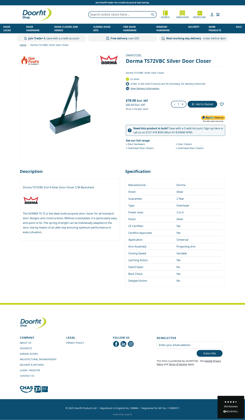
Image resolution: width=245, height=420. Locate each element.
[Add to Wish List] (221, 104)
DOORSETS (26, 348)
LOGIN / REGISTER (30, 370)
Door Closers (184, 144)
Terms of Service (178, 364)
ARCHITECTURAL (199, 17)
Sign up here (212, 128)
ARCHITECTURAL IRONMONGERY (38, 359)
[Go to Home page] (37, 14)
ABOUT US (25, 342)
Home (23, 44)
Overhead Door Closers (140, 148)
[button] (231, 407)
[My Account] (212, 14)
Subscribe (209, 353)
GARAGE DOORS (182, 17)
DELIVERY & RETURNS (32, 364)
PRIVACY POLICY (75, 342)
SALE (239, 26)
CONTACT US (27, 375)
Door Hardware (135, 144)
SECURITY (193, 26)
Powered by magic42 (122, 414)
